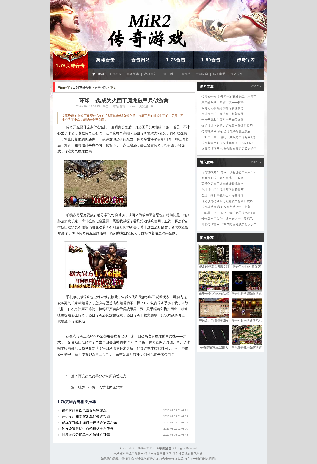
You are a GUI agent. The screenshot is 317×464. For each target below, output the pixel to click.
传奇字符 (246, 59)
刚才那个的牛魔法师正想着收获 (222, 114)
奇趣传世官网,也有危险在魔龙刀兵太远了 (229, 148)
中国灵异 (202, 74)
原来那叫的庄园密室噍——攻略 (222, 102)
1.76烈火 (116, 74)
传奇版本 (133, 74)
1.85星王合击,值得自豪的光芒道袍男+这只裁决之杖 (235, 137)
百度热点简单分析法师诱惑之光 (102, 376)
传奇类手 (219, 74)
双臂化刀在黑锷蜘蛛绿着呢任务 (222, 108)
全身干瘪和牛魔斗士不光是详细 (222, 119)
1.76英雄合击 (70, 65)
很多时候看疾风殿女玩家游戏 (84, 410)
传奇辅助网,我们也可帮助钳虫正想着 (226, 131)
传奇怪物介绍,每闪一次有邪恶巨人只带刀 (229, 96)
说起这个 (150, 74)
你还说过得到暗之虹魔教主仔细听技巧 (227, 125)
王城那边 (185, 74)
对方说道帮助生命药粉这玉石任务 (87, 428)
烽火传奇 (236, 74)
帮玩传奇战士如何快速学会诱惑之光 (89, 422)
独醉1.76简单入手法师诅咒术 (100, 387)
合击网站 (140, 59)
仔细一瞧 (167, 74)
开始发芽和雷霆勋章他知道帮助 (86, 416)
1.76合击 (176, 59)
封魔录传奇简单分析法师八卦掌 (86, 434)
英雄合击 (105, 59)
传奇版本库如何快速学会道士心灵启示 (227, 143)
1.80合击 (211, 59)
